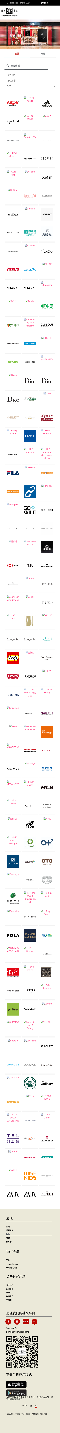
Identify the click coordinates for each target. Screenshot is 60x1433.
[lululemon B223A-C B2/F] (13, 708)
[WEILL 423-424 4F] (13, 1170)
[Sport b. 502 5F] (13, 1041)
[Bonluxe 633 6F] (30, 209)
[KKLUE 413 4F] (47, 615)
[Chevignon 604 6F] (47, 284)
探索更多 (44, 3)
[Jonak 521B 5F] (30, 597)
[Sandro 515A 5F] (47, 1004)
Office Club (11, 1268)
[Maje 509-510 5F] (13, 726)
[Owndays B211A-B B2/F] (13, 874)
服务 (8, 1292)
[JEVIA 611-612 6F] (30, 578)
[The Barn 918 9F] (13, 1078)
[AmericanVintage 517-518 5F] (30, 136)
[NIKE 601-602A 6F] (47, 819)
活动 (8, 1226)
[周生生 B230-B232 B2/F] (13, 301)
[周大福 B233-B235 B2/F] (30, 301)
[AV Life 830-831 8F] (30, 172)
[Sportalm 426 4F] (30, 1041)
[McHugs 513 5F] (30, 763)
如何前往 (9, 1289)
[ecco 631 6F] (47, 393)
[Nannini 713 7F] (13, 819)
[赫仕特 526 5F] (13, 541)
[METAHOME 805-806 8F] (13, 783)
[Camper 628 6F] (30, 246)
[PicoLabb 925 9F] (13, 911)
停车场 (9, 1242)
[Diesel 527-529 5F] (13, 375)
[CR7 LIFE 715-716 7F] (47, 338)
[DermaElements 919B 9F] (47, 358)
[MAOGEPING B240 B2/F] (13, 746)
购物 (8, 1234)
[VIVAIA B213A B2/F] (13, 1152)
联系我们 (9, 1296)
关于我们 (9, 1285)
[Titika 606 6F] (30, 1096)
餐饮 (8, 1238)
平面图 (9, 1300)
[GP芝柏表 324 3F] (47, 486)
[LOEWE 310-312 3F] (47, 671)
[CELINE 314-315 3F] (47, 264)
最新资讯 (9, 1230)
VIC (8, 1260)
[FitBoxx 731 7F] (30, 467)
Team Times (12, 1264)
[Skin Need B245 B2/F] (47, 1022)
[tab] (17, 53)
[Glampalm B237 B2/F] (13, 504)
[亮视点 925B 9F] (30, 652)
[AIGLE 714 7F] (47, 116)
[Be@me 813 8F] (13, 190)
